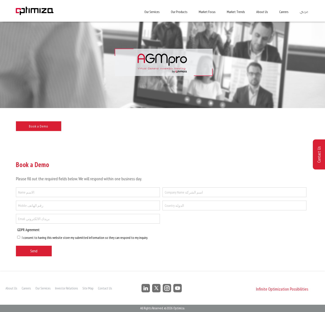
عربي (304, 12)
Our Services (152, 12)
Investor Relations (66, 288)
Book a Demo (38, 126)
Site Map (88, 288)
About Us (262, 12)
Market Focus (207, 12)
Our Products (179, 12)
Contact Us (105, 288)
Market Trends (236, 12)
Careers (284, 12)
